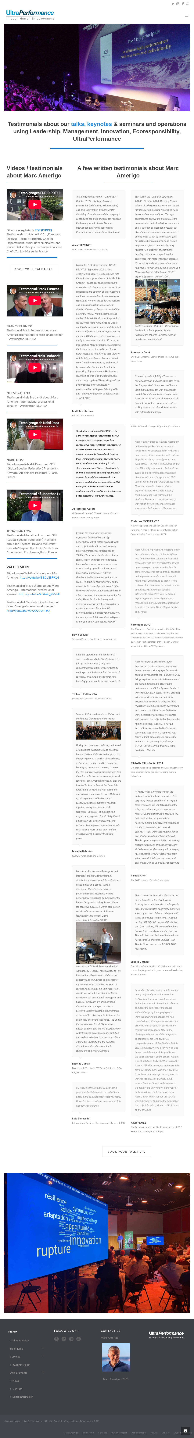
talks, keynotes (91, 124)
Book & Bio (16, 1348)
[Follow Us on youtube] (78, 1339)
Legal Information (23, 1396)
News (16, 1380)
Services (15, 1356)
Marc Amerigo (21, 1340)
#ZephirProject (22, 1364)
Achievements (18, 1372)
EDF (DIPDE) (43, 230)
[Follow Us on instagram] (71, 1339)
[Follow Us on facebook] (56, 1339)
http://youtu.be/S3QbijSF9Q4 (39, 577)
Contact (17, 1388)
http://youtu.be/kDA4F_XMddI (39, 594)
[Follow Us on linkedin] (64, 1339)
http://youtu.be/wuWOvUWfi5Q (28, 610)
